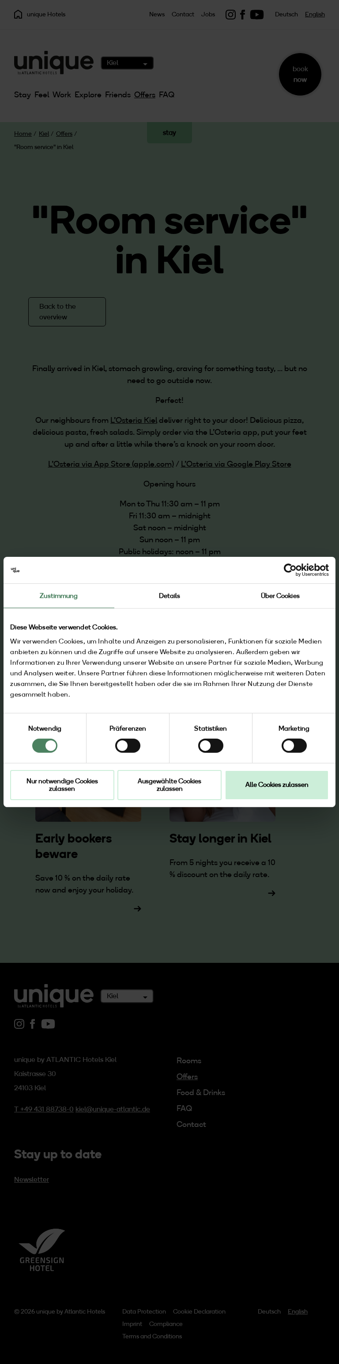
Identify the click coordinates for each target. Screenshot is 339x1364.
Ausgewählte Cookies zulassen (169, 785)
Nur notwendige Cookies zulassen (62, 785)
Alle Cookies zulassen (277, 785)
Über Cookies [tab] (280, 596)
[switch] (127, 746)
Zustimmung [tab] (59, 596)
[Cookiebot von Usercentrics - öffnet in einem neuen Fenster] (290, 570)
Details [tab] (170, 596)
